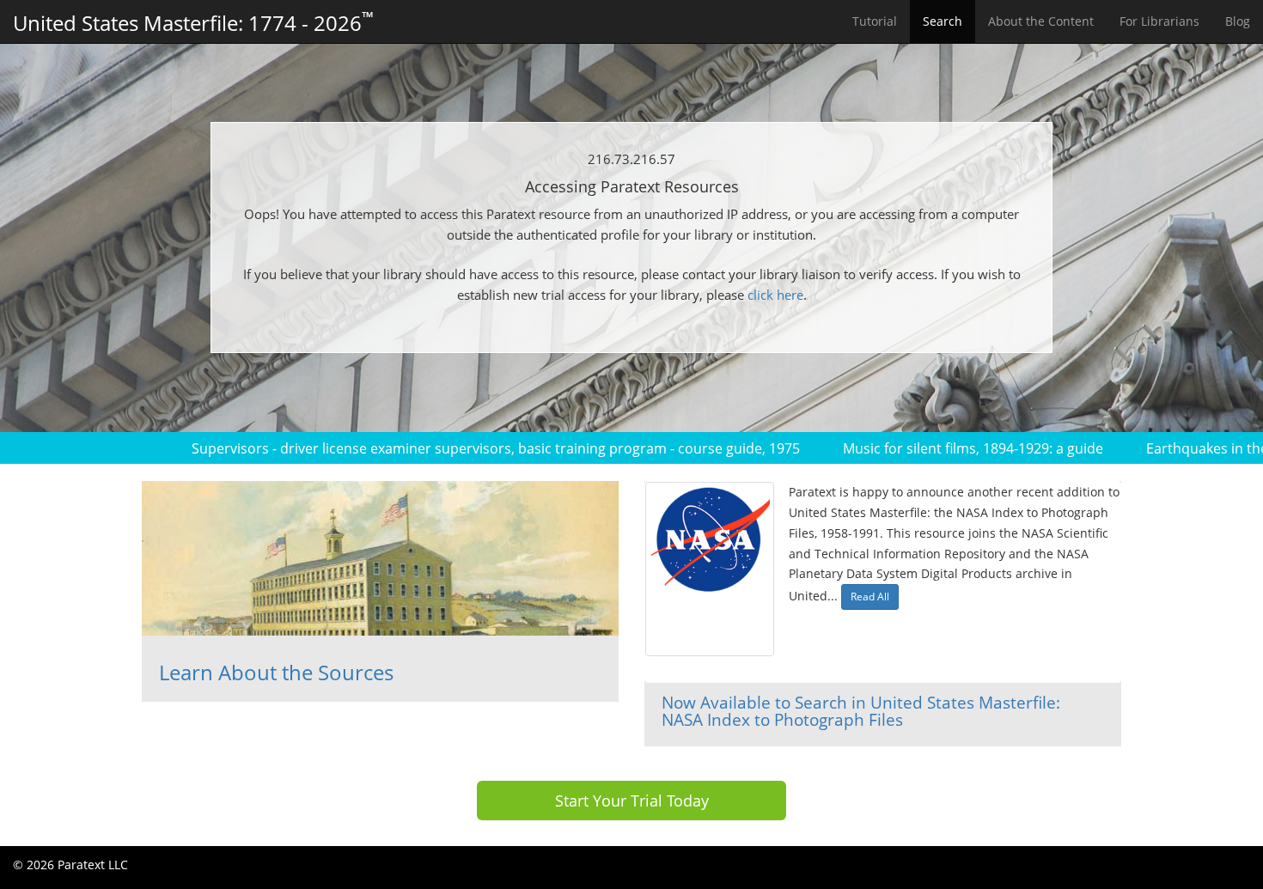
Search (942, 21)
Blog (1237, 21)
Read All (870, 596)
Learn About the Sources (276, 672)
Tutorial (874, 21)
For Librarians (1159, 21)
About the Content (1041, 21)
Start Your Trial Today (632, 800)
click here (775, 295)
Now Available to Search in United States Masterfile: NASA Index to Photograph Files (861, 711)
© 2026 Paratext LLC (70, 864)
